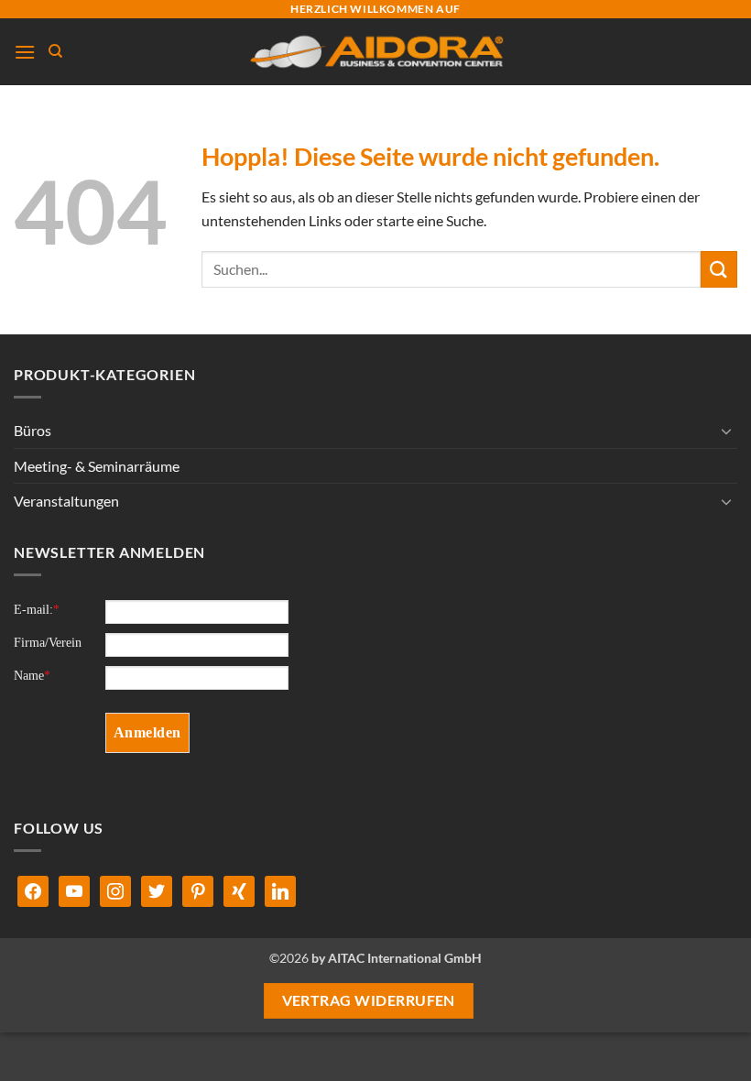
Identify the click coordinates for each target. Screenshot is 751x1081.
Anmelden (147, 732)
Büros (32, 430)
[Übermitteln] (719, 269)
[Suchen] (55, 51)
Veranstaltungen (66, 500)
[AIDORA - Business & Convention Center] (376, 52)
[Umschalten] (726, 431)
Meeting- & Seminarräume (97, 466)
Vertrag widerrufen (368, 1000)
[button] (25, 51)
